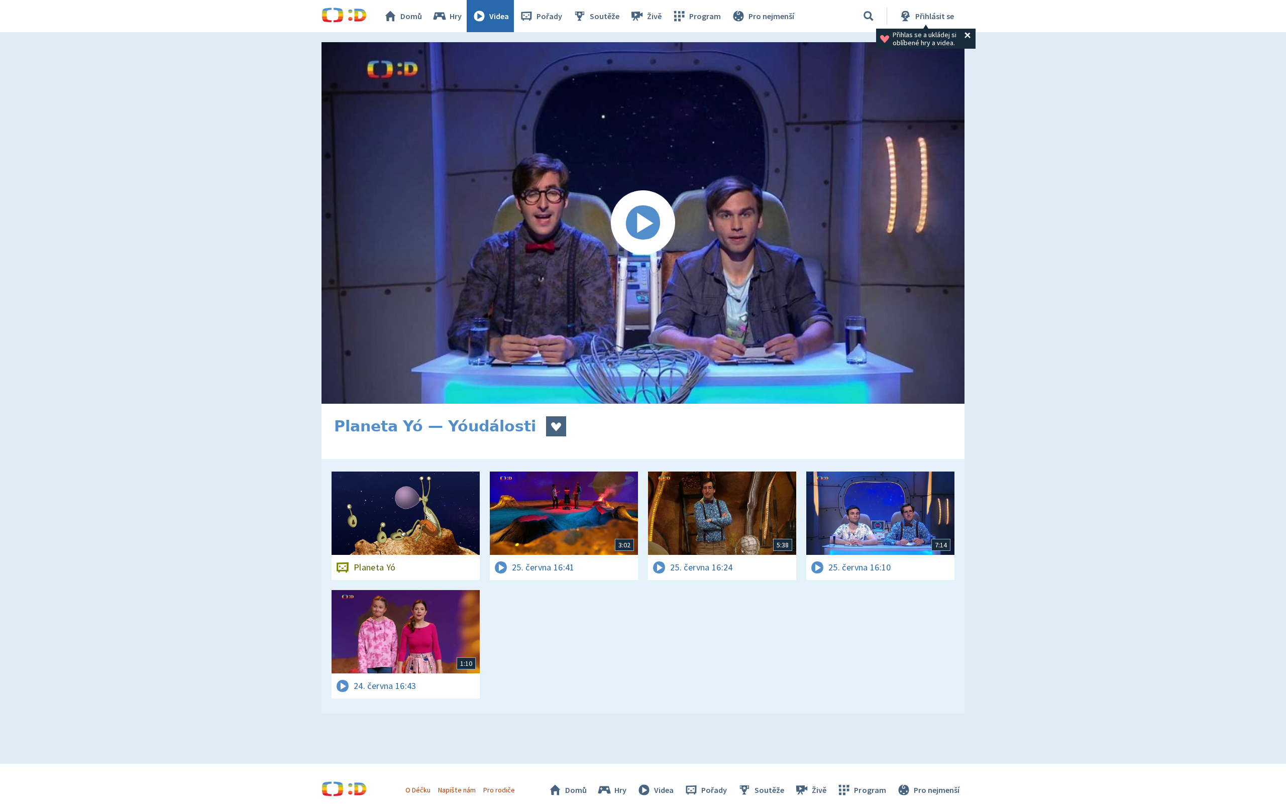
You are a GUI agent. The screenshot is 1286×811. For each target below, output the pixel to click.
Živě (654, 16)
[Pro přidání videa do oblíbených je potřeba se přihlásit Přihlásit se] (556, 426)
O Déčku (418, 789)
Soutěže (604, 16)
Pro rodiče (499, 789)
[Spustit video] (643, 223)
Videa (499, 16)
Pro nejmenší (771, 16)
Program (705, 16)
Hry (456, 16)
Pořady (549, 16)
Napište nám (456, 789)
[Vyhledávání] (868, 16)
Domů (411, 16)
